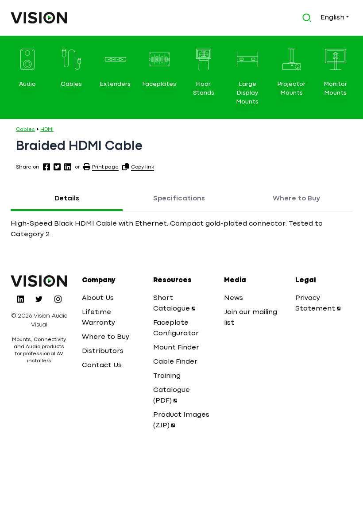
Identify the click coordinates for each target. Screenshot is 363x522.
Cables (25, 129)
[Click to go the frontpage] (39, 17)
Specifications (179, 199)
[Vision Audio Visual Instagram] (58, 299)
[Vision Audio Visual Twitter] (38, 299)
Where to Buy (296, 199)
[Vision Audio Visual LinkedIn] (20, 299)
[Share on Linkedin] (67, 167)
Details (66, 199)
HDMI (47, 129)
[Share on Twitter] (57, 167)
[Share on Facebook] (46, 167)
